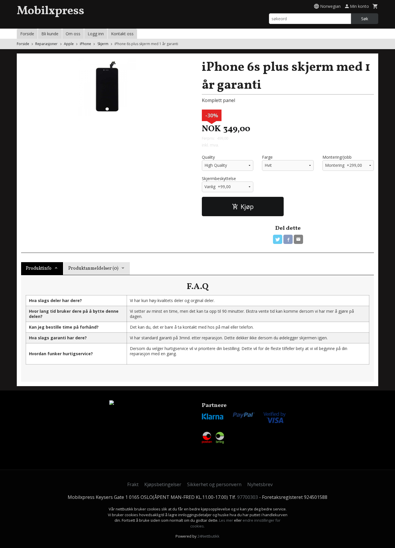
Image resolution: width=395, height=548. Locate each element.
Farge (267, 157)
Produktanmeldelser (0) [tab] (93, 268)
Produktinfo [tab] (38, 268)
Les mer (226, 520)
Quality (208, 157)
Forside (27, 33)
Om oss (73, 33)
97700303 (247, 497)
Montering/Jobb (337, 157)
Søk (364, 18)
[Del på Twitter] (277, 239)
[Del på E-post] (298, 239)
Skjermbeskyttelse (219, 178)
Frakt (133, 484)
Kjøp (247, 206)
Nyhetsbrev (260, 484)
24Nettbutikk (208, 536)
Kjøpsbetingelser (162, 484)
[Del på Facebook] (288, 239)
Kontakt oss (122, 33)
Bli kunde (49, 33)
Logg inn (96, 33)
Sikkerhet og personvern (214, 484)
